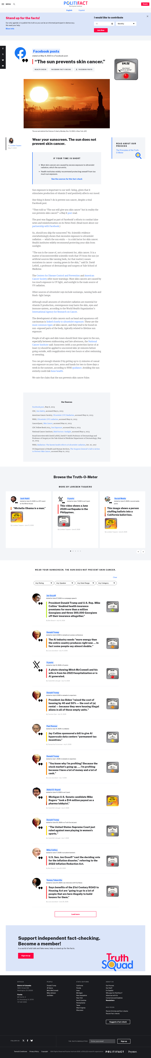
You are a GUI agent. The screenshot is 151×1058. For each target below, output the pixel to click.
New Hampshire (81, 995)
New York (79, 998)
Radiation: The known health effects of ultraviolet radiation (61, 445)
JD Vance (50, 988)
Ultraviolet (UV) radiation (47, 419)
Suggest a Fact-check (118, 1022)
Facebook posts (46, 51)
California (79, 985)
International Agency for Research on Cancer (54, 312)
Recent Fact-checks (113, 1013)
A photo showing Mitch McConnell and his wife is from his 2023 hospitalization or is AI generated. (73, 673)
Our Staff (109, 988)
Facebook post (38, 407)
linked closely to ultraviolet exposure (65, 321)
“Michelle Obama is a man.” (29, 508)
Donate (145, 4)
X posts (70, 498)
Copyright (44, 1051)
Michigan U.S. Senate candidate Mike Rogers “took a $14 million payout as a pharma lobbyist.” (71, 800)
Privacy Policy (34, 1051)
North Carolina (81, 1000)
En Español (109, 990)
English (69, 10)
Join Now (100, 30)
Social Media (120, 498)
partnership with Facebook (45, 226)
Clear (115, 577)
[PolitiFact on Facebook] (28, 1040)
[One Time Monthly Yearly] (126, 24)
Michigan (79, 993)
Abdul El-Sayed (53, 790)
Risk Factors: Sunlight (62, 432)
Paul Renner (52, 726)
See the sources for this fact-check (66, 179)
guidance (77, 367)
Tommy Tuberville (54, 880)
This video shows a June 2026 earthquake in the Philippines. (74, 509)
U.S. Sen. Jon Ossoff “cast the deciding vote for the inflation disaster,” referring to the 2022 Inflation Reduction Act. (74, 860)
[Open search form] (14, 4)
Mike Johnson (51, 993)
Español (82, 10)
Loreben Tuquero (15, 145)
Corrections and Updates (114, 998)
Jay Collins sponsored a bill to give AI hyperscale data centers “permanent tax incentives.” (73, 736)
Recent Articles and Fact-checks (117, 1011)
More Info (10, 28)
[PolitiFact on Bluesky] (32, 1040)
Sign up (124, 1041)
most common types (42, 325)
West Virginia (80, 1008)
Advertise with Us (112, 995)
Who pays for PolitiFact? (114, 993)
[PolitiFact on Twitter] (23, 1040)
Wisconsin (79, 1010)
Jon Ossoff (51, 595)
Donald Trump (53, 632)
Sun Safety (40, 411)
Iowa (78, 990)
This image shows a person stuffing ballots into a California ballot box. (123, 511)
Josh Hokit (24, 498)
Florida (78, 988)
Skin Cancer (48, 423)
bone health (57, 371)
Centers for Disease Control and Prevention (58, 275)
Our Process (110, 985)
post (70, 213)
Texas (78, 1005)
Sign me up (25, 956)
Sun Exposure (56, 427)
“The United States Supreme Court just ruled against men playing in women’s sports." (72, 830)
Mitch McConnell (52, 990)
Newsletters (110, 1000)
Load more (75, 914)
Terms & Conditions (20, 1051)
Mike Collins (52, 850)
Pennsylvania (80, 1003)
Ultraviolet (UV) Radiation (63, 415)
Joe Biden (50, 995)
